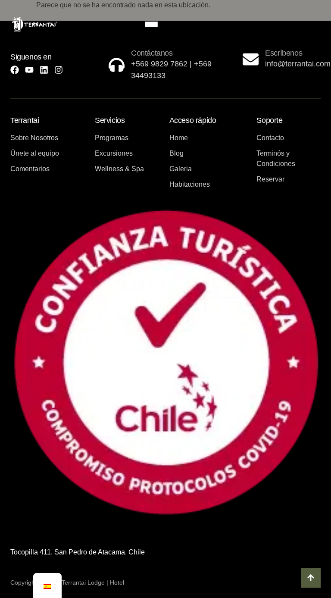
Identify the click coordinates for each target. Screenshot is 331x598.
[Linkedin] (44, 70)
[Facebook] (14, 70)
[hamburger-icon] (151, 24)
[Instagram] (58, 70)
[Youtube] (29, 70)
